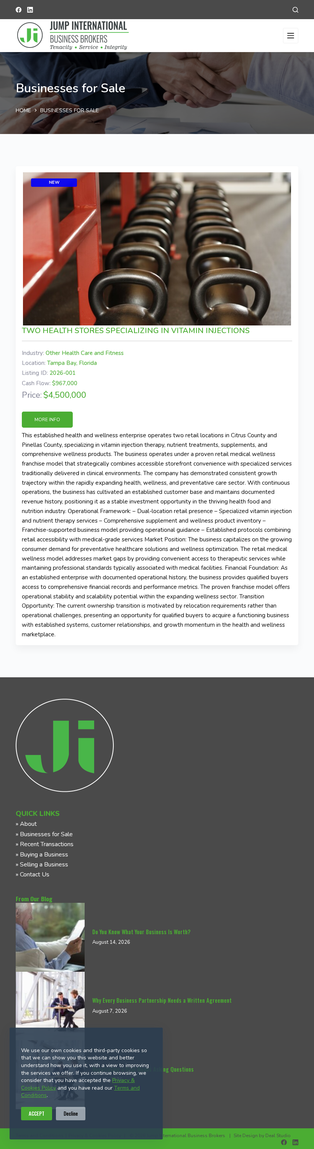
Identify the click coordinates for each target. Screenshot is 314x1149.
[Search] (295, 10)
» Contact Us (32, 874)
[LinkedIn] (30, 10)
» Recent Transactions (45, 844)
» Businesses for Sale (44, 834)
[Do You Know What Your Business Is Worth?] (50, 937)
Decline (71, 1113)
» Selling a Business (42, 864)
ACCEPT (36, 1113)
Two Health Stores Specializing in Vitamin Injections (136, 330)
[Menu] (290, 35)
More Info (47, 420)
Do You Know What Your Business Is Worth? (141, 932)
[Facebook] (18, 10)
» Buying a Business (42, 854)
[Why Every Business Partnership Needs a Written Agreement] (50, 1006)
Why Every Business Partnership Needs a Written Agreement (162, 1000)
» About (26, 824)
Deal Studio (278, 1136)
